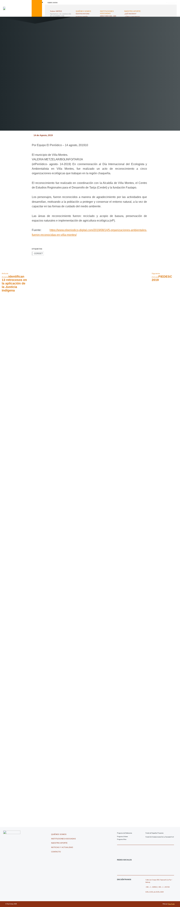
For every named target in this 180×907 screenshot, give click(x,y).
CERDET (38, 253)
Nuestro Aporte (132, 11)
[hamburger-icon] (171, 1)
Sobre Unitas (52, 3)
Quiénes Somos (83, 11)
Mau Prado (171, 904)
